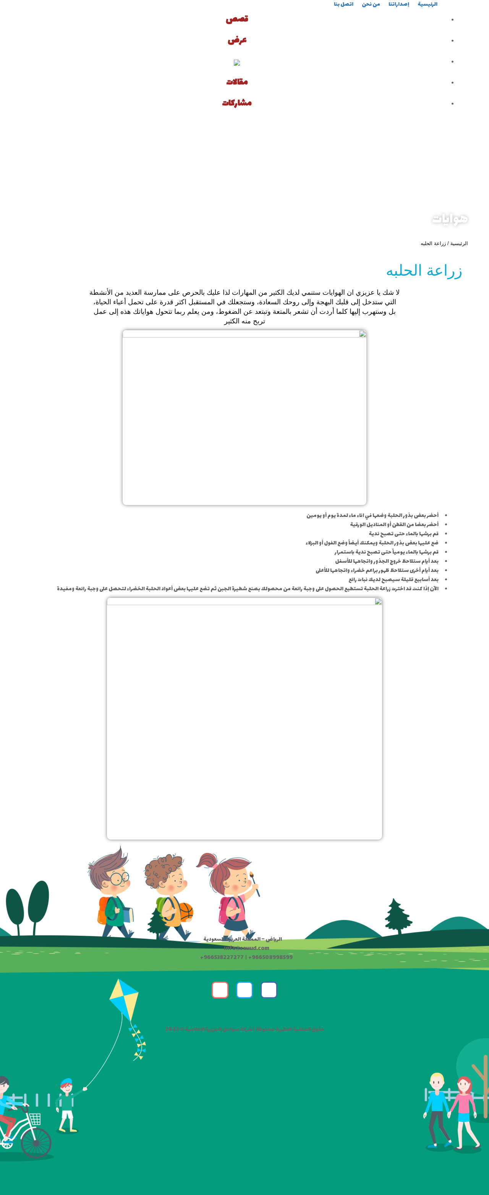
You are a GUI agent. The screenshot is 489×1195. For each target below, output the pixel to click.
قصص (237, 19)
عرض (237, 40)
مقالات (237, 82)
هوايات (450, 220)
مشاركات (237, 103)
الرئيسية (459, 243)
